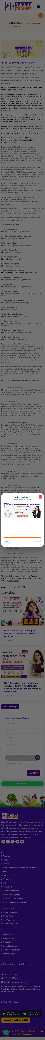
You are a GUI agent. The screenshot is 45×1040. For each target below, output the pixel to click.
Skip (7, 542)
